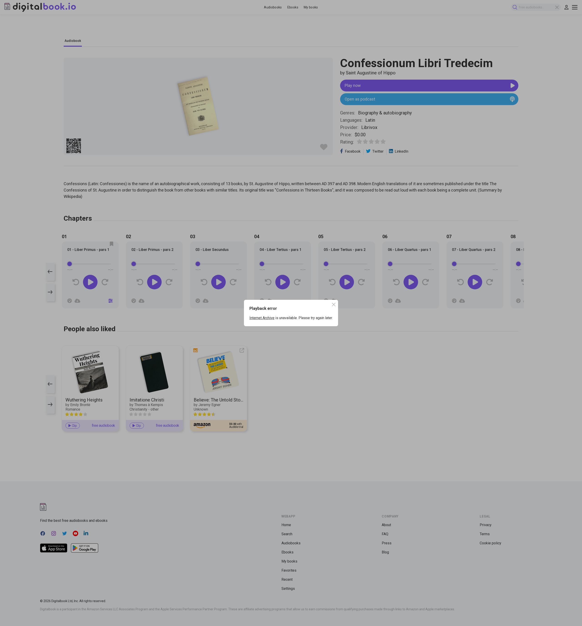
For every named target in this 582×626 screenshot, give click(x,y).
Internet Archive (261, 318)
